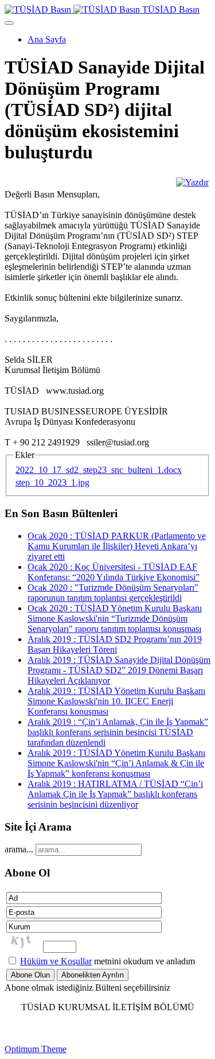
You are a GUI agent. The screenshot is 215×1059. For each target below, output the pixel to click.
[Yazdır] (192, 182)
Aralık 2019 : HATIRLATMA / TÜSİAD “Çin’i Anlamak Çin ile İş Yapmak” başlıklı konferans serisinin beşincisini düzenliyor (115, 794)
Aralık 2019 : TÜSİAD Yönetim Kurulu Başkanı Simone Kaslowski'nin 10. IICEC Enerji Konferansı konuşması (116, 701)
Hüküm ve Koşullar (56, 961)
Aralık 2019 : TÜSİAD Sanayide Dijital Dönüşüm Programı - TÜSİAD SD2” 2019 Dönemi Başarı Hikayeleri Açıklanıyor (119, 670)
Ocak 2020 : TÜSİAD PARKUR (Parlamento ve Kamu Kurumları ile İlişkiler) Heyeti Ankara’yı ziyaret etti (117, 546)
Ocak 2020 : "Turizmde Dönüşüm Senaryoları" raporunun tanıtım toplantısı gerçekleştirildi (113, 593)
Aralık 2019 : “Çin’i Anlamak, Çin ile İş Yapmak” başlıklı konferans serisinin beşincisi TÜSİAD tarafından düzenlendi (118, 732)
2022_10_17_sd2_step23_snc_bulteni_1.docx (98, 470)
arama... (19, 849)
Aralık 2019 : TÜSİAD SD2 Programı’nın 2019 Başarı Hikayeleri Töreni (115, 644)
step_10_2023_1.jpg (52, 482)
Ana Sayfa (47, 39)
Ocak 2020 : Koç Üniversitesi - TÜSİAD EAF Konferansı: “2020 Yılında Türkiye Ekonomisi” (114, 572)
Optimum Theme (36, 1049)
